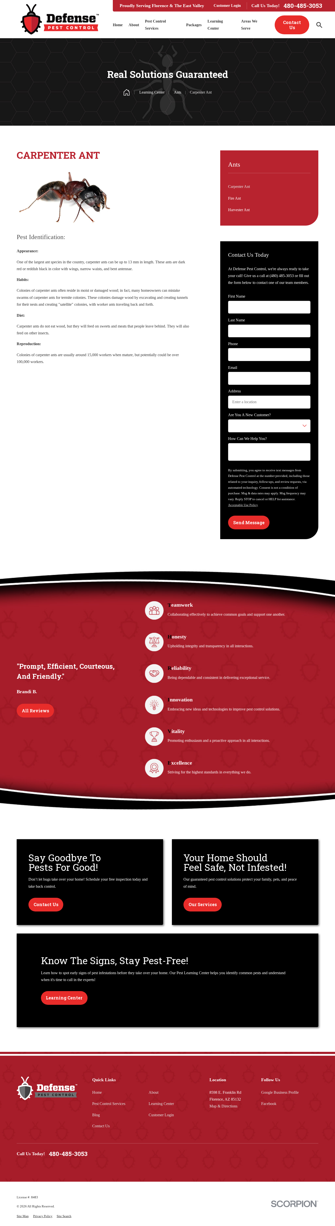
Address (234, 391)
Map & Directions (223, 1106)
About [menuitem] (134, 25)
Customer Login (227, 5)
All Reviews (35, 710)
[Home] (60, 19)
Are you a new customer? (249, 415)
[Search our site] (319, 25)
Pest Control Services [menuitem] (155, 24)
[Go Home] (126, 92)
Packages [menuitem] (194, 25)
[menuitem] (23, 1216)
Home (97, 1092)
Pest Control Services (108, 1104)
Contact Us (292, 24)
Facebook (268, 1104)
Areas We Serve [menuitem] (249, 24)
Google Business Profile (280, 1092)
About (153, 1092)
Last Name (236, 320)
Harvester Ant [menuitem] (239, 210)
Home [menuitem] (118, 25)
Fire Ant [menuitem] (234, 198)
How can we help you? (247, 439)
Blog (96, 1115)
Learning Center (161, 1104)
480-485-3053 (302, 6)
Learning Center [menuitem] (215, 24)
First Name (236, 296)
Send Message (249, 522)
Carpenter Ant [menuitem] (239, 186)
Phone (233, 344)
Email (232, 367)
